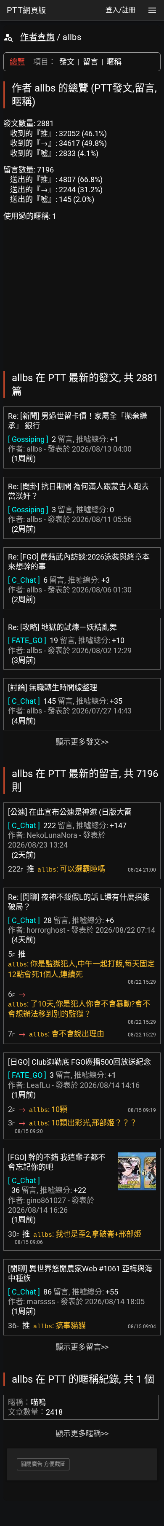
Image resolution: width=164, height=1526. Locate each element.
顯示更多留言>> (82, 1347)
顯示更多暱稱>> (82, 1433)
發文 (66, 61)
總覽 (17, 61)
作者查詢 (37, 37)
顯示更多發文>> (82, 741)
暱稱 (114, 61)
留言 (90, 61)
